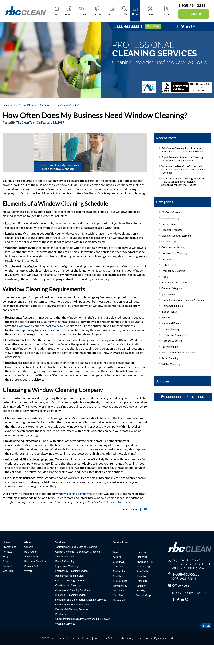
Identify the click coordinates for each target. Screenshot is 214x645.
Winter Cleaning (170, 364)
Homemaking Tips (172, 305)
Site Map (8, 570)
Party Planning (169, 346)
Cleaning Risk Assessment (176, 235)
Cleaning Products (171, 229)
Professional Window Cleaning (178, 352)
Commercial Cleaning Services (72, 590)
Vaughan (141, 585)
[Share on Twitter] (145, 509)
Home (57, 14)
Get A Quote (194, 14)
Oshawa (141, 551)
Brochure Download (35, 561)
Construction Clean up (68, 585)
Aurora (117, 556)
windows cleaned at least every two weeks (46, 326)
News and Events (171, 323)
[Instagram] (193, 27)
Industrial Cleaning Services (71, 594)
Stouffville (142, 571)
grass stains (168, 294)
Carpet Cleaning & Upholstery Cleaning (77, 551)
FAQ (125, 14)
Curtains (166, 259)
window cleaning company (72, 493)
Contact (166, 14)
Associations (31, 556)
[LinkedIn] (188, 27)
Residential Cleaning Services (71, 609)
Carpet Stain (168, 223)
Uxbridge (141, 580)
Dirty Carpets (169, 264)
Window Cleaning (65, 556)
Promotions (97, 14)
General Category (171, 288)
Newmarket (120, 585)
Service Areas (150, 14)
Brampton (119, 561)
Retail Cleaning (170, 358)
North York (119, 590)
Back (206, 625)
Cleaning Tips (169, 241)
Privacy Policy (32, 566)
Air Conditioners (170, 212)
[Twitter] (183, 27)
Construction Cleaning (174, 253)
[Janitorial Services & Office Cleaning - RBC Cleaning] (25, 15)
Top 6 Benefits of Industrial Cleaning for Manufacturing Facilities (182, 159)
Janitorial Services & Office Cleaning (76, 546)
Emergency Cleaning (173, 270)
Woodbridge (143, 595)
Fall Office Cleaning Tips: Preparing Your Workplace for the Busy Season (182, 150)
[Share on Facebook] (140, 509)
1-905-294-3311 (192, 5)
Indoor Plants (169, 311)
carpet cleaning (170, 218)
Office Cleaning (170, 329)
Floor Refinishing (65, 561)
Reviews (112, 14)
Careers (28, 546)
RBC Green (30, 551)
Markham (118, 575)
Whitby (140, 590)
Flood (164, 276)
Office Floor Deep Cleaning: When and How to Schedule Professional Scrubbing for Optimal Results (183, 181)
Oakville (118, 595)
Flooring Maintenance (174, 282)
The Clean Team (26, 122)
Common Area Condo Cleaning (72, 604)
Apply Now (153, 26)
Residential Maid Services (70, 575)
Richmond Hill (144, 561)
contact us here (123, 502)
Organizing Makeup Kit (174, 334)
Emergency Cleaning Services (72, 570)
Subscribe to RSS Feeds (185, 397)
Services (81, 14)
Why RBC (29, 570)
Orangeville (119, 599)
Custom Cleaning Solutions (70, 580)
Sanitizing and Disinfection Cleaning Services (80, 599)
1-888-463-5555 (126, 26)
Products (60, 614)
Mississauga (120, 580)
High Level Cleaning (66, 566)
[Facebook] (178, 27)
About (68, 14)
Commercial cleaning (173, 247)
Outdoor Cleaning (171, 340)
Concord (118, 566)
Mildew (165, 317)
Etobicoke (119, 571)
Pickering (141, 556)
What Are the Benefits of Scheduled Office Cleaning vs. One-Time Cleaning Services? (183, 169)
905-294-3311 (184, 578)
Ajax (115, 551)
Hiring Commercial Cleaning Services (182, 299)
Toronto (141, 575)
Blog (135, 14)
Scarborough (143, 566)
